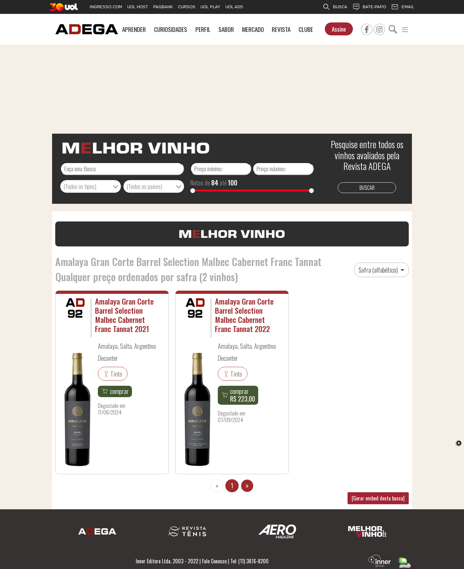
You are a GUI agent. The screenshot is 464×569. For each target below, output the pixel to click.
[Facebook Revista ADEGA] (366, 28)
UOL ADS (234, 6)
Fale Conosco (214, 561)
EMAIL (408, 6)
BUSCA (340, 6)
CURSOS (186, 6)
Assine (339, 28)
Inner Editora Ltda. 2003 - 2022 (167, 561)
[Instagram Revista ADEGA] (379, 28)
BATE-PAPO (374, 6)
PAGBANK (163, 6)
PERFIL (203, 29)
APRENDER (134, 29)
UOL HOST (137, 6)
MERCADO (253, 29)
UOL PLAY (210, 6)
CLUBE (306, 29)
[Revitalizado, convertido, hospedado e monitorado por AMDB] (405, 562)
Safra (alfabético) (379, 270)
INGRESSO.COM (106, 6)
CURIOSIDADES (170, 29)
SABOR (226, 29)
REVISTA (281, 29)
